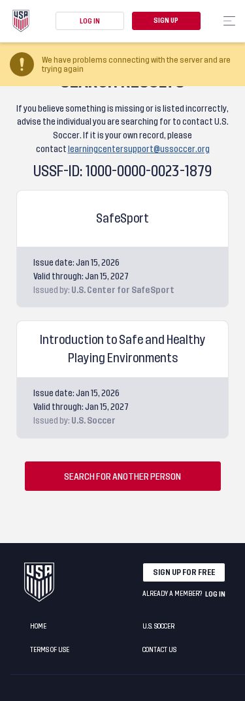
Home (38, 626)
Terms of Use (49, 650)
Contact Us (159, 650)
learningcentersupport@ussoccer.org (139, 149)
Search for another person (122, 476)
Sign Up (166, 21)
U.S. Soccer (158, 626)
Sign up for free (184, 572)
